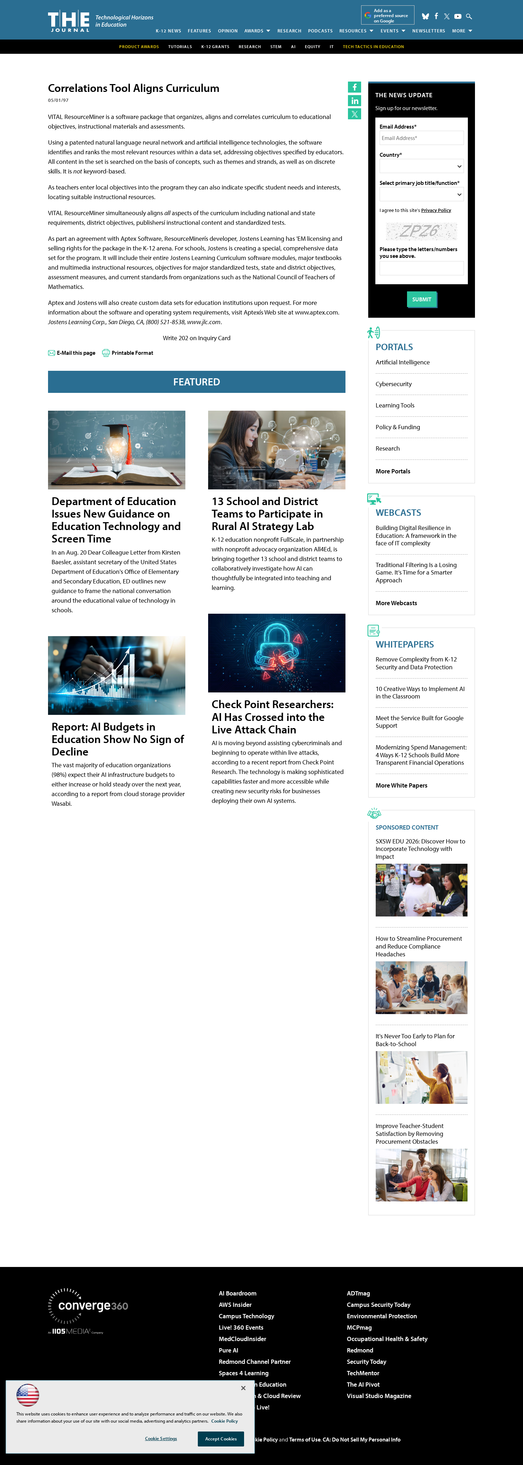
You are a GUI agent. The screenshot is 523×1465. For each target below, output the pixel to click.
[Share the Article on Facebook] (354, 87)
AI (293, 46)
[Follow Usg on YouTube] (457, 16)
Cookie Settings (161, 1438)
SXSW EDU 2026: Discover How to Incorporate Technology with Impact (420, 849)
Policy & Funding (398, 427)
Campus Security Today (379, 1304)
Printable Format (132, 352)
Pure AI (228, 1350)
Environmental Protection (382, 1316)
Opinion (228, 30)
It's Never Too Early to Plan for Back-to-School (415, 1040)
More (459, 30)
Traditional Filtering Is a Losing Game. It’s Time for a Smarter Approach (416, 572)
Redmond (360, 1350)
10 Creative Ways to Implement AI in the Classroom (420, 693)
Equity (313, 46)
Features (199, 30)
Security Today (366, 1361)
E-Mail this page (76, 352)
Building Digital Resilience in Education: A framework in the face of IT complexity (416, 535)
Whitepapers (405, 644)
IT (332, 46)
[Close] (243, 1388)
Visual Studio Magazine (379, 1396)
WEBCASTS (398, 512)
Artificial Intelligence (403, 362)
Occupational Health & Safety (387, 1339)
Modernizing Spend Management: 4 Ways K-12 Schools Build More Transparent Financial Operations (421, 755)
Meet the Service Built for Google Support (420, 722)
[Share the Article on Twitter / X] (354, 113)
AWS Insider (235, 1304)
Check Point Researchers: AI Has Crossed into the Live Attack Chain (273, 716)
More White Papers (402, 785)
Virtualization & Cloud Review (260, 1396)
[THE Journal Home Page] (100, 21)
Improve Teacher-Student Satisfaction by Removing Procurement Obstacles (410, 1133)
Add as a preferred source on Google (391, 15)
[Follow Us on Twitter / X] (447, 16)
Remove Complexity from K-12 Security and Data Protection (416, 663)
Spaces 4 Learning (244, 1373)
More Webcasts (396, 603)
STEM (276, 46)
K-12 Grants (215, 46)
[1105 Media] (90, 1371)
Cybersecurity (394, 384)
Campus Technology (246, 1316)
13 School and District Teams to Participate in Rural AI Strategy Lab (267, 513)
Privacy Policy (436, 210)
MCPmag (359, 1327)
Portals (394, 346)
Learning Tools (395, 405)
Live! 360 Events (241, 1327)
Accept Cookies (221, 1438)
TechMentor (363, 1373)
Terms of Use (305, 1439)
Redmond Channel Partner (255, 1361)
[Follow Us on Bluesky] (425, 16)
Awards (254, 30)
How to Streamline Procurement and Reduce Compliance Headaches (419, 946)
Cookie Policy (261, 1439)
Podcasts (320, 30)
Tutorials (180, 46)
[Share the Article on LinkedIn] (354, 100)
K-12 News (168, 30)
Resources (353, 30)
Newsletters (428, 30)
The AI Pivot (363, 1384)
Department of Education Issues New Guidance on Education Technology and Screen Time (116, 520)
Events (390, 30)
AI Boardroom (238, 1293)
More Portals (393, 471)
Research (290, 30)
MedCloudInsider (242, 1339)
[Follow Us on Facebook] (436, 15)
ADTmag (358, 1293)
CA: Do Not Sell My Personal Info (362, 1439)
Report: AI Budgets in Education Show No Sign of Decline (118, 738)
